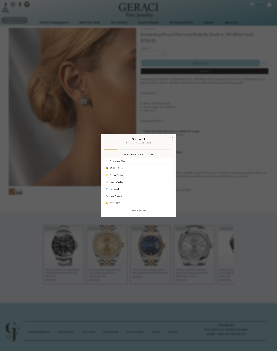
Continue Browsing (138, 211)
